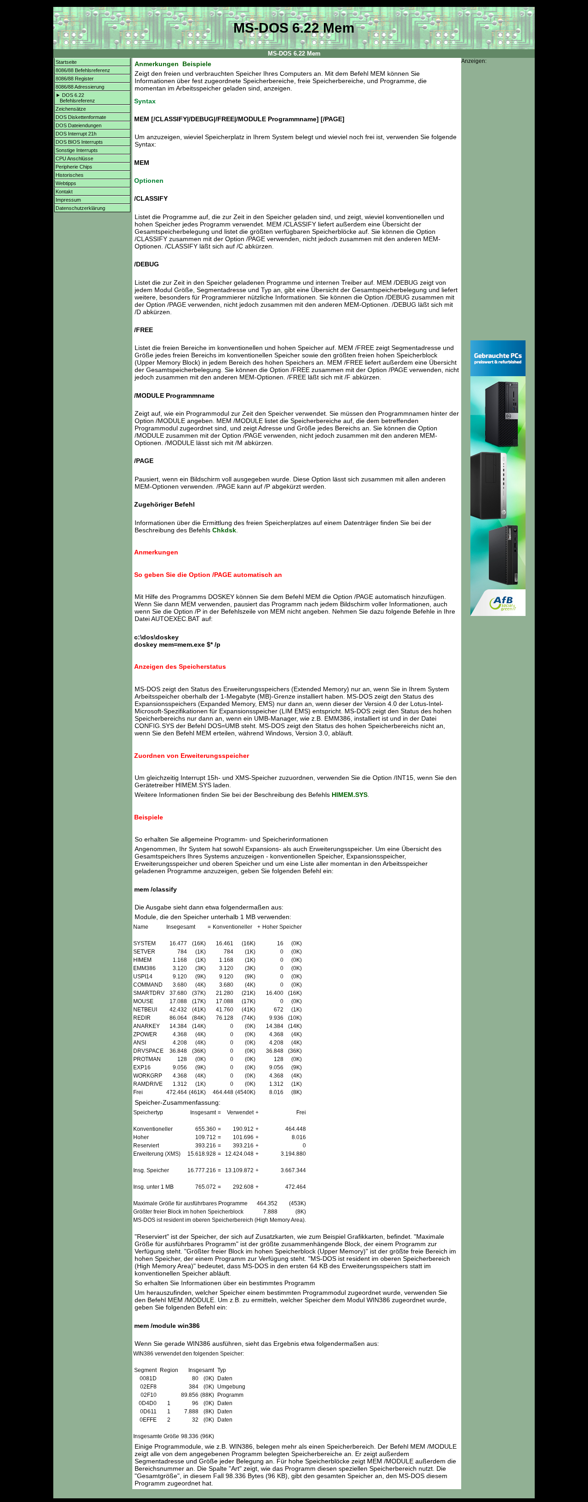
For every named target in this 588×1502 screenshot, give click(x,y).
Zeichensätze (71, 109)
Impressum (68, 200)
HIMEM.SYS (350, 794)
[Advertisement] (498, 202)
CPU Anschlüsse (74, 158)
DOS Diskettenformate (81, 117)
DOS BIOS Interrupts (79, 142)
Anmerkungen (157, 64)
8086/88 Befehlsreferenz (83, 70)
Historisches (70, 175)
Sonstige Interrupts (77, 150)
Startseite (66, 62)
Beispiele (196, 64)
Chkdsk (224, 530)
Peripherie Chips (74, 166)
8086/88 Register (75, 78)
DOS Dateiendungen (79, 125)
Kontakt (64, 191)
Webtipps (66, 183)
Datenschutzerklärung (80, 208)
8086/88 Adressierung (80, 87)
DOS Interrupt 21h (76, 133)
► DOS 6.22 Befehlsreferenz (75, 97)
